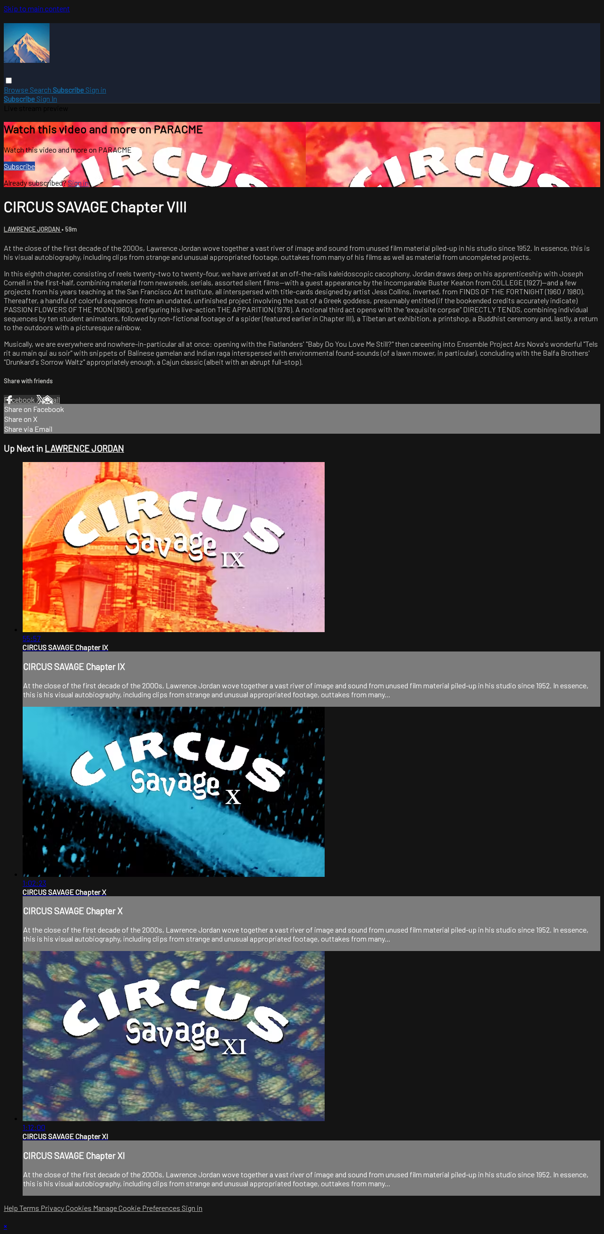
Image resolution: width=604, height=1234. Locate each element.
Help (11, 1207)
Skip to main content (37, 8)
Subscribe (19, 166)
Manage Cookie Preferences (137, 1207)
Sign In (46, 98)
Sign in (95, 89)
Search (41, 89)
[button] (9, 80)
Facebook (20, 399)
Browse (17, 89)
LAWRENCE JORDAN (32, 229)
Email (51, 399)
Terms (30, 1207)
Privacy (53, 1207)
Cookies (79, 1207)
